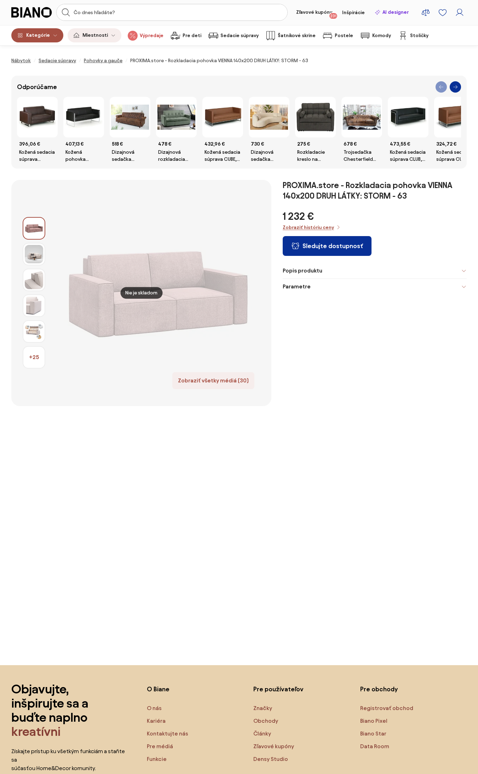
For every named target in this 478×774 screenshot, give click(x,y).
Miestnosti (95, 35)
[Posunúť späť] (441, 87)
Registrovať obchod (386, 708)
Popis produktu (302, 271)
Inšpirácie (353, 12)
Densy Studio (270, 759)
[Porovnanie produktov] (426, 12)
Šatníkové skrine (297, 35)
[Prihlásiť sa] (460, 12)
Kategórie (38, 35)
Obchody (265, 721)
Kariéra (156, 721)
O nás (154, 708)
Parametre (297, 286)
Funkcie (157, 759)
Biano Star (373, 734)
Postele (344, 35)
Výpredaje (151, 35)
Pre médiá (160, 746)
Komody (381, 35)
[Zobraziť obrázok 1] (34, 228)
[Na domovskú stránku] (31, 12)
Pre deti (192, 35)
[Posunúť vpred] (455, 87)
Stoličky (419, 35)
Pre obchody (379, 689)
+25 (34, 357)
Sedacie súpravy (239, 35)
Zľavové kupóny (316, 14)
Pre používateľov (278, 689)
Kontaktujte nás (167, 734)
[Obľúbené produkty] (443, 12)
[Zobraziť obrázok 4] (34, 305)
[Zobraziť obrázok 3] (34, 280)
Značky (262, 708)
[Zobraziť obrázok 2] (34, 254)
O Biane (158, 689)
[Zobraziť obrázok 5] (34, 331)
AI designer (395, 12)
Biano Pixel (373, 721)
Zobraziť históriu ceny (308, 227)
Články (262, 734)
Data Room (374, 746)
